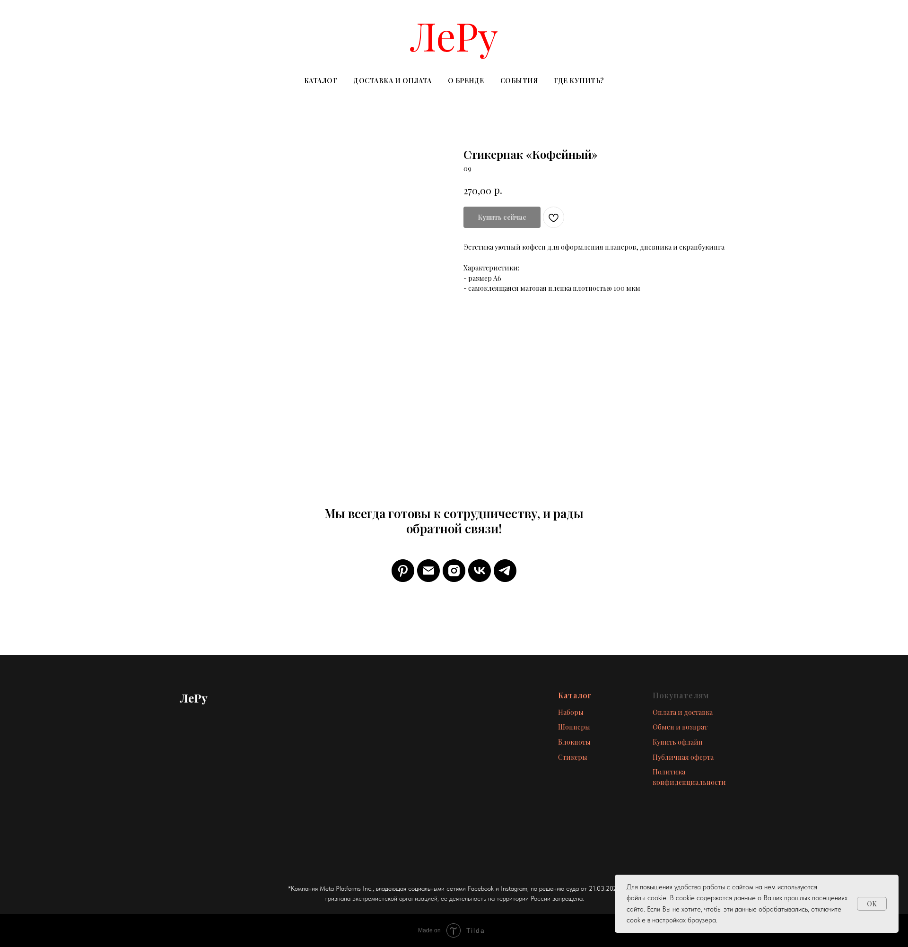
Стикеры (572, 757)
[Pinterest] (403, 570)
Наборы (571, 712)
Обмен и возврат (680, 726)
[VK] (479, 570)
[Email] (428, 570)
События (519, 80)
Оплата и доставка (683, 712)
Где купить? (579, 80)
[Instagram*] (454, 570)
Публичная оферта (683, 757)
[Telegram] (505, 570)
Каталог (321, 80)
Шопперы (574, 726)
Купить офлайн (678, 742)
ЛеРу (454, 35)
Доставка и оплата (392, 80)
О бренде (466, 80)
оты (584, 742)
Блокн (568, 742)
